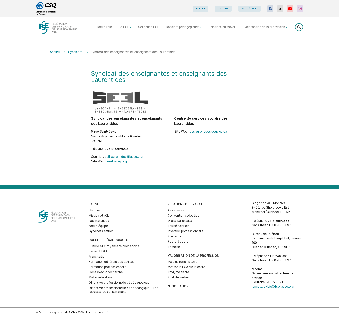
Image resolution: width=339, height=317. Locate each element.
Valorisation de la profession (265, 27)
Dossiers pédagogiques (183, 27)
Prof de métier (178, 277)
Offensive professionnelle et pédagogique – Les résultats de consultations (123, 290)
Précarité (174, 236)
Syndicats (75, 52)
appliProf (223, 8)
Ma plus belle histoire (183, 262)
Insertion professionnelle (185, 231)
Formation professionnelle (107, 267)
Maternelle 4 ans (101, 277)
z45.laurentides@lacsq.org (124, 156)
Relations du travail (222, 27)
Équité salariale (179, 226)
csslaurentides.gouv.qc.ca (208, 131)
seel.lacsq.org (117, 161)
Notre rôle (104, 27)
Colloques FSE (148, 27)
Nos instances (99, 221)
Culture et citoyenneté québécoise (114, 246)
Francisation (97, 256)
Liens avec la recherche (106, 272)
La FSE (124, 27)
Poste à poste (249, 8)
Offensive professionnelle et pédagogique (119, 282)
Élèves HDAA (98, 251)
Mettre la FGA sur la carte (186, 267)
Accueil (55, 52)
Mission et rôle (99, 215)
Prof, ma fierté (178, 272)
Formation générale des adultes (111, 262)
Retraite (174, 247)
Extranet (200, 8)
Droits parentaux (180, 221)
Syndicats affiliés (101, 231)
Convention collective (183, 215)
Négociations (179, 286)
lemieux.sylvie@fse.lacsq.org (273, 286)
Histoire (94, 210)
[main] (169, 115)
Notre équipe (98, 226)
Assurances (176, 210)
